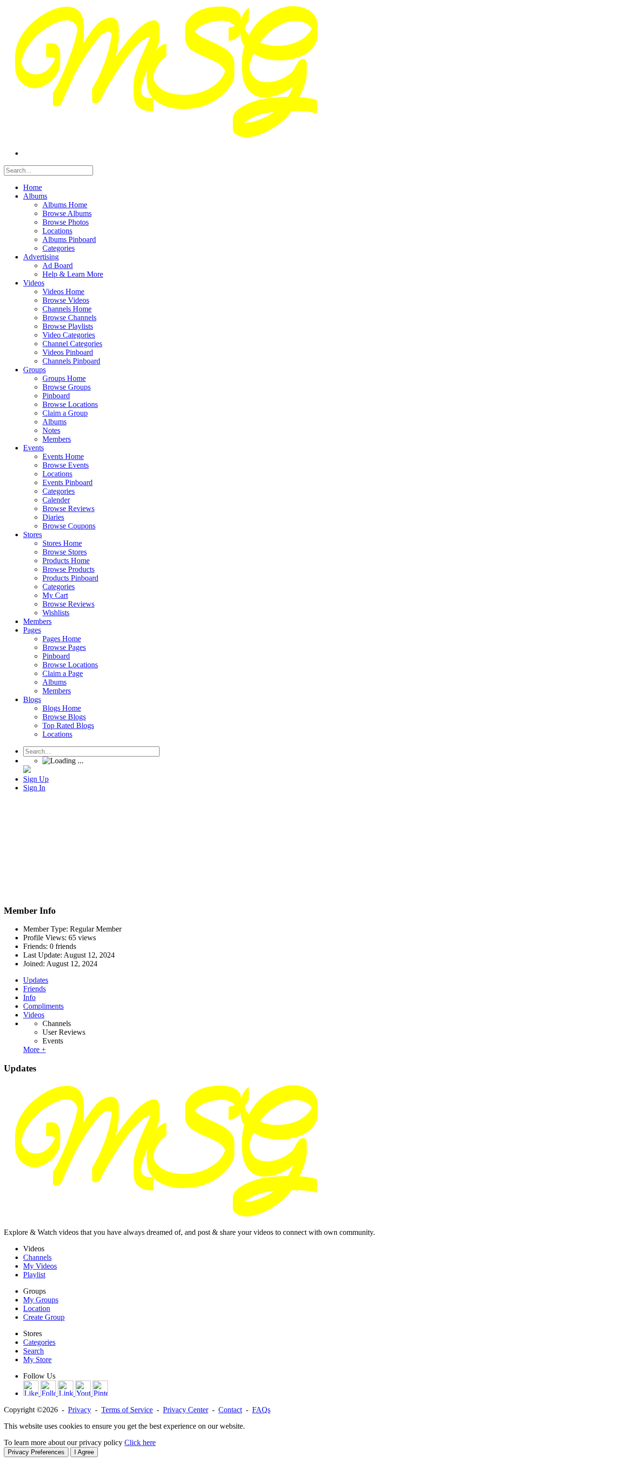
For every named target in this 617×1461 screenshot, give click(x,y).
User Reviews (63, 1032)
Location (36, 1308)
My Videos (40, 1266)
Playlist (34, 1275)
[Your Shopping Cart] (27, 770)
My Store (37, 1359)
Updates (35, 980)
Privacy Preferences (36, 1452)
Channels (56, 1023)
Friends (34, 989)
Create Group (44, 1317)
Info (29, 997)
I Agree (84, 1452)
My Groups (40, 1300)
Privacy (79, 1410)
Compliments (43, 1006)
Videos (33, 1015)
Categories (39, 1342)
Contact (230, 1410)
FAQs (261, 1410)
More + (34, 1049)
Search (33, 1351)
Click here (140, 1442)
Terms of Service (127, 1410)
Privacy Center (185, 1410)
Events (52, 1041)
